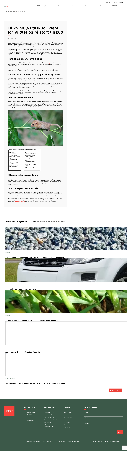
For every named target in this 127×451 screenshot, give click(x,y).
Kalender (61, 6)
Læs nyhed (116, 238)
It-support (29, 422)
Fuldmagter (67, 427)
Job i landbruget (68, 414)
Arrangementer (68, 417)
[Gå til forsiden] (103, 2)
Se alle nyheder (114, 390)
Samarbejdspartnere (69, 424)
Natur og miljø (20, 11)
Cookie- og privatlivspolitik (51, 419)
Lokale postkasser (31, 420)
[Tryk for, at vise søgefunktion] (122, 5)
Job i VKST (108, 2)
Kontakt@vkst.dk (30, 412)
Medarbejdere (102, 6)
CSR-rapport (47, 422)
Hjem (7, 11)
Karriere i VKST (68, 412)
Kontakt (121, 2)
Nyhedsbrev (67, 422)
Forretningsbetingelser (50, 412)
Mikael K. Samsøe (20, 201)
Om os (115, 2)
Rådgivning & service (44, 6)
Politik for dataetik (49, 417)
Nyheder (87, 6)
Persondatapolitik (48, 414)
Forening (74, 6)
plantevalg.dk (47, 63)
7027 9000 (115, 5)
